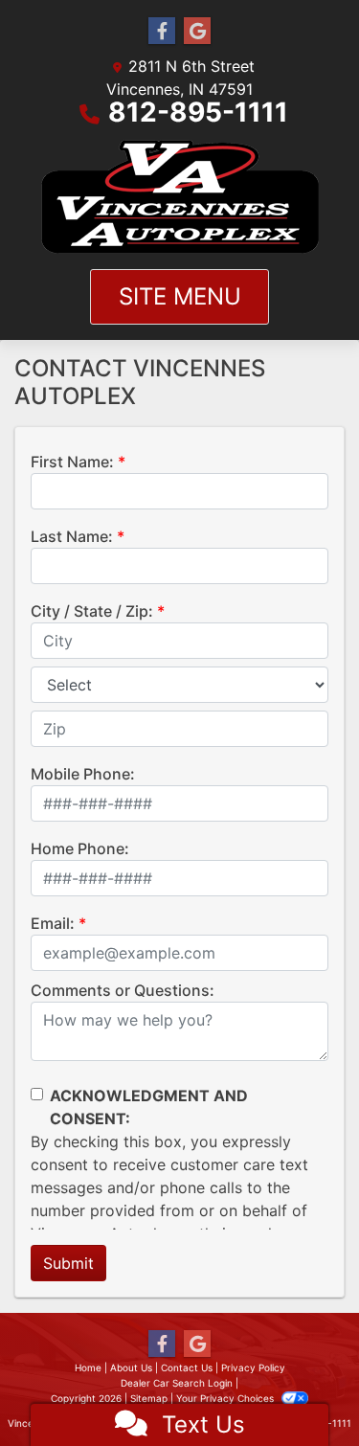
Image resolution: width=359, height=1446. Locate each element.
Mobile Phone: (83, 773)
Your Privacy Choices (226, 1398)
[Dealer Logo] (180, 197)
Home (88, 1367)
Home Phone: (80, 848)
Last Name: (72, 536)
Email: (53, 923)
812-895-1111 (198, 112)
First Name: (72, 461)
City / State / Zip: (92, 611)
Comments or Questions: (122, 990)
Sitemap (149, 1398)
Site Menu (180, 296)
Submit (68, 1263)
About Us (131, 1367)
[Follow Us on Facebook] (161, 31)
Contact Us (187, 1367)
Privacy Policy (253, 1367)
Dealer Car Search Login (177, 1383)
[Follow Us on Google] (197, 31)
